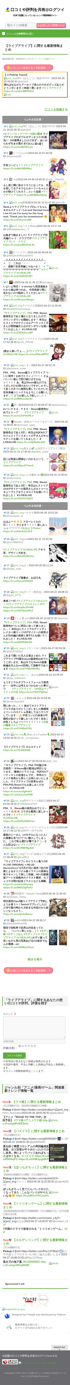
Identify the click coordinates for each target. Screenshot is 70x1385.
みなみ (20, 1221)
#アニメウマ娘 (33, 1120)
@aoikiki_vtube (39, 451)
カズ (63, 1138)
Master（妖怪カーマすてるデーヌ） (34, 421)
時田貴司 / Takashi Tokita (28, 893)
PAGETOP (59, 1347)
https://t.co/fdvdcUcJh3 (17, 531)
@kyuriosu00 (13, 156)
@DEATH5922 (14, 651)
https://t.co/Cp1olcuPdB (18, 794)
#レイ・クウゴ (17, 241)
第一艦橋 (19, 404)
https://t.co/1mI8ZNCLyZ (18, 146)
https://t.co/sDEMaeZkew (18, 947)
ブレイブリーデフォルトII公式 (41, 827)
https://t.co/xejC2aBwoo (18, 914)
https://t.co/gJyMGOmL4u (19, 244)
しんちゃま (20, 698)
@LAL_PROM (25, 342)
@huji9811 (23, 857)
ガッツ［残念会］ (34, 591)
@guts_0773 (13, 595)
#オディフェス (32, 934)
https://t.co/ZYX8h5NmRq (24, 668)
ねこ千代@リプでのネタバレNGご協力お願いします (35, 1253)
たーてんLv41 (20, 153)
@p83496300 (37, 1141)
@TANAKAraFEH (27, 803)
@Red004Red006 (16, 923)
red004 (18, 920)
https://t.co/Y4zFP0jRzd (33, 692)
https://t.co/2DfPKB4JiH (17, 642)
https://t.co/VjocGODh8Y (18, 581)
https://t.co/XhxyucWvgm (18, 299)
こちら (34, 1071)
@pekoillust (57, 1112)
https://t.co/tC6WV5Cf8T (18, 276)
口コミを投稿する (56, 109)
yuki (26, 539)
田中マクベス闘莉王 (35, 800)
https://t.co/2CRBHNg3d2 (18, 847)
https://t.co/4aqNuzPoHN (18, 607)
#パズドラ (28, 1155)
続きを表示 (35, 959)
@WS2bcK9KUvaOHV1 (19, 255)
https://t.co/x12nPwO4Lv (18, 415)
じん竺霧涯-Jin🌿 (33, 474)
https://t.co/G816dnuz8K (18, 332)
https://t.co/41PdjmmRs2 (18, 610)
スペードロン (20, 252)
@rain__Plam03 (55, 179)
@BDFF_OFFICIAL (32, 830)
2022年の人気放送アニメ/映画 (16, 1175)
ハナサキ (29, 512)
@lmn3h (60, 202)
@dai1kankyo (59, 404)
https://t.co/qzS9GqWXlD (24, 1263)
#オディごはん (14, 934)
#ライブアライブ (51, 87)
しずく (27, 365)
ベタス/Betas (29, 226)
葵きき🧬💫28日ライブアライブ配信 (44, 448)
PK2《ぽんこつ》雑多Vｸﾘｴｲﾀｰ (34, 78)
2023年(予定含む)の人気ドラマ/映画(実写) (21, 1211)
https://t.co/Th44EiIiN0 (17, 750)
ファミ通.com (22, 618)
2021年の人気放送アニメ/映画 (34, 1106)
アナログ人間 (29, 305)
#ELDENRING (31, 1261)
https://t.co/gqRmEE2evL (25, 1122)
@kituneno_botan (16, 368)
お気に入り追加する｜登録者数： (30, 67)
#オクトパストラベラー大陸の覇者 (22, 133)
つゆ (15, 179)
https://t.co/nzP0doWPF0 (33, 354)
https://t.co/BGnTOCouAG (32, 1195)
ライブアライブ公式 (33, 338)
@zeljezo (48, 282)
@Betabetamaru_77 (17, 229)
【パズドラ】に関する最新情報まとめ (39, 1131)
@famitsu (63, 618)
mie (16, 761)
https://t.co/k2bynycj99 (17, 219)
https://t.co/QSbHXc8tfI (31, 442)
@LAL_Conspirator (28, 737)
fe (14, 282)
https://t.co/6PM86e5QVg (32, 195)
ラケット (21, 1181)
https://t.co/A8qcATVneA (18, 465)
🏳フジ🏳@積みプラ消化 (38, 853)
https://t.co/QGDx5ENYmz (18, 821)
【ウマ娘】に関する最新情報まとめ (36, 1101)
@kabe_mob (13, 568)
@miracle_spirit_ (26, 424)
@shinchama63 (15, 701)
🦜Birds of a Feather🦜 (37, 734)
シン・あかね (31, 674)
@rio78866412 (14, 542)
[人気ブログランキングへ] (10, 1363)
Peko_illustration (12, 1112)
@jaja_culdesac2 (16, 678)
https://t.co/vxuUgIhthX (17, 791)
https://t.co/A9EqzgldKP (33, 1159)
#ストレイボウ (36, 604)
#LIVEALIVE (24, 272)
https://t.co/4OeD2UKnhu (18, 556)
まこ (26, 565)
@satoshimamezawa (18, 308)
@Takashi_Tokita (16, 896)
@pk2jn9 (23, 81)
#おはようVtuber (31, 528)
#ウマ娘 (19, 1120)
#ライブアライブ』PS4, (19, 313)
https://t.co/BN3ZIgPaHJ (18, 887)
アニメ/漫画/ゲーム (46, 59)
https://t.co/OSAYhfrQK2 (18, 498)
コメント (9, 1013)
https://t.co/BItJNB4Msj (17, 168)
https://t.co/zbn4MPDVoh (19, 91)
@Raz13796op (33, 1257)
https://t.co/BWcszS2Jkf (17, 398)
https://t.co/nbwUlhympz (18, 884)
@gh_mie (51, 761)
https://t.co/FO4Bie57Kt (17, 728)
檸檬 (24, 202)
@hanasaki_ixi (14, 515)
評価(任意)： (10, 1048)
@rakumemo (13, 478)
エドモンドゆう (32, 648)
